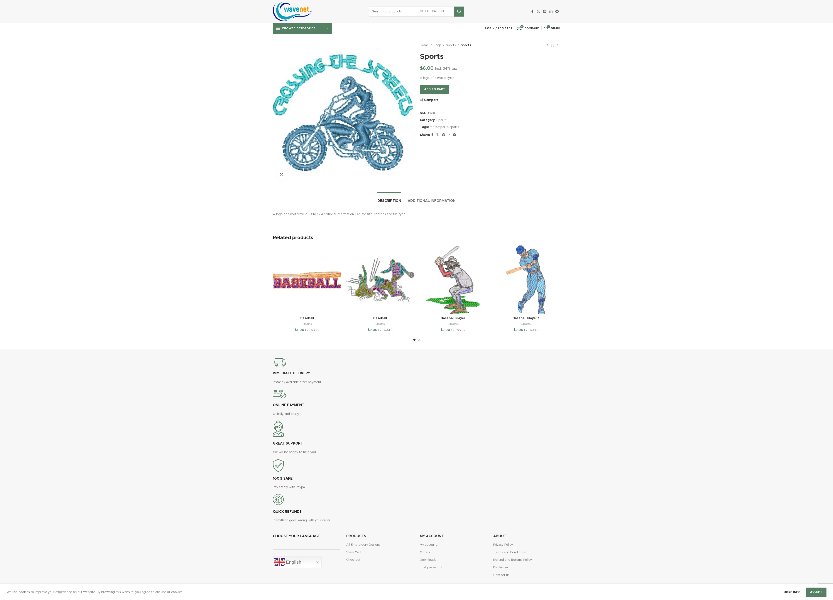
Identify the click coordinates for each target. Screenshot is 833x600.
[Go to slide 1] (414, 340)
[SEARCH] (459, 12)
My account (428, 544)
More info (792, 592)
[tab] (389, 198)
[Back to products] (552, 45)
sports (454, 127)
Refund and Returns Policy (512, 559)
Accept (816, 592)
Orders (425, 552)
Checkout (353, 559)
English (293, 562)
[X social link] (538, 11)
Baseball (307, 318)
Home (424, 45)
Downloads (428, 559)
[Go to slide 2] (419, 340)
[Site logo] (292, 11)
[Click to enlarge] (281, 174)
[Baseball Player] (453, 279)
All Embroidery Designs (363, 544)
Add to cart (434, 89)
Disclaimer (500, 567)
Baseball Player (453, 318)
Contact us (501, 575)
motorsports (439, 127)
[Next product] (557, 45)
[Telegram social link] (557, 11)
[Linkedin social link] (551, 11)
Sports (451, 45)
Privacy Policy (503, 544)
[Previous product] (547, 45)
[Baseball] (307, 279)
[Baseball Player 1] (526, 279)
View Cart (353, 552)
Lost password (431, 567)
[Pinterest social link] (545, 11)
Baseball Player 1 (526, 318)
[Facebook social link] (532, 11)
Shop (437, 45)
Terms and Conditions (509, 552)
